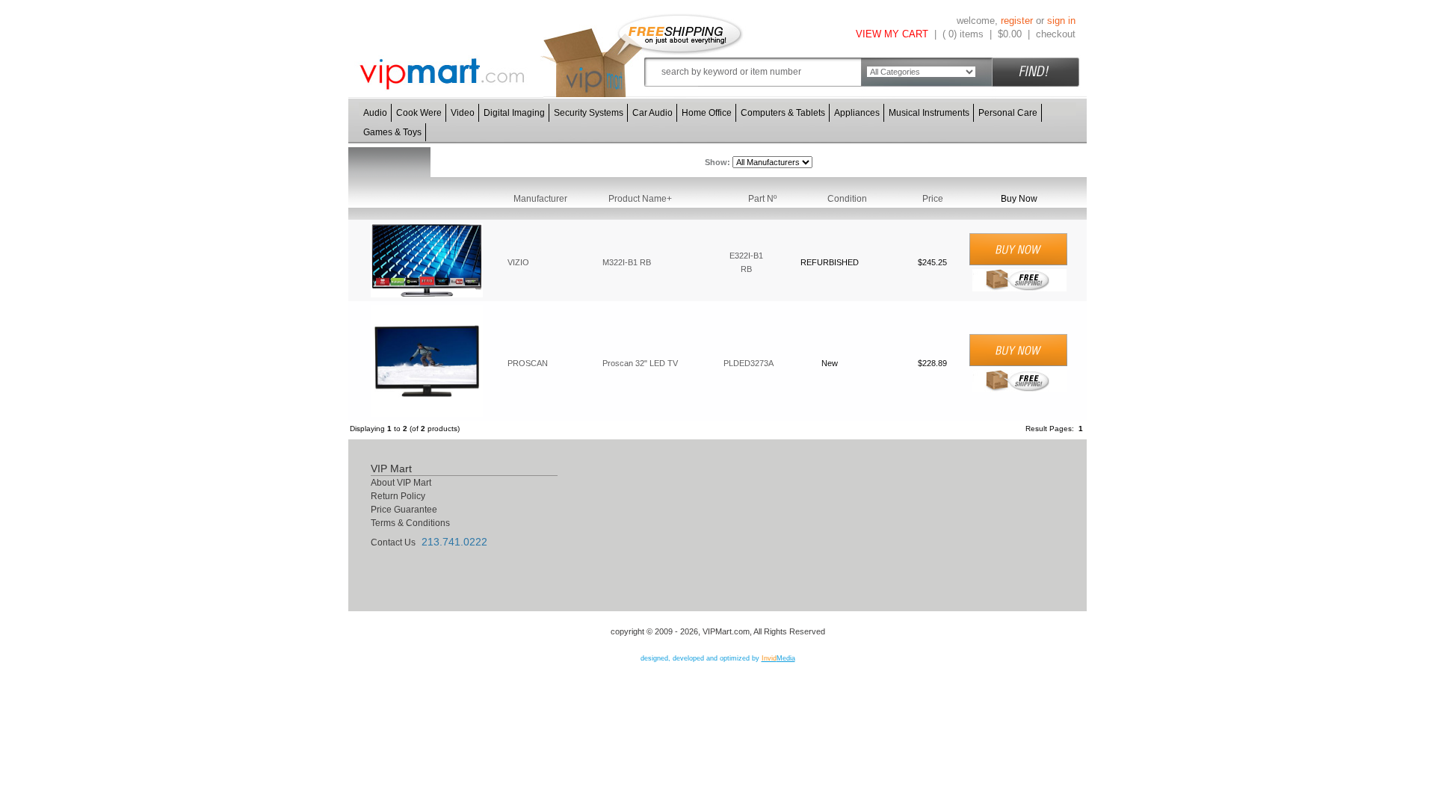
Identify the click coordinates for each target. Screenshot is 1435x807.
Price (932, 199)
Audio (375, 113)
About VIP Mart (401, 482)
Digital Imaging (514, 113)
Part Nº (762, 199)
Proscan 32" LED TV (640, 363)
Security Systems (588, 113)
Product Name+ (640, 199)
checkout (1056, 34)
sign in (1061, 20)
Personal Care (1007, 113)
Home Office (707, 113)
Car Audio (652, 113)
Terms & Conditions (410, 523)
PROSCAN (527, 363)
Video (463, 113)
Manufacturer (540, 199)
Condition (847, 199)
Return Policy (398, 496)
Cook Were (419, 113)
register (1017, 20)
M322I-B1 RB (626, 262)
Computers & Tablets (783, 113)
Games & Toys (392, 132)
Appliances (857, 113)
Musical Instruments (929, 113)
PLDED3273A (748, 363)
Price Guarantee (404, 509)
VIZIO (518, 262)
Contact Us (393, 542)
